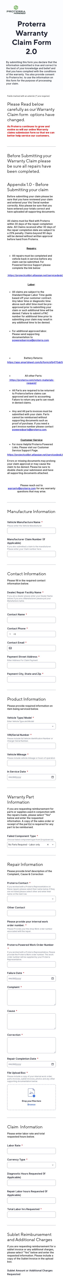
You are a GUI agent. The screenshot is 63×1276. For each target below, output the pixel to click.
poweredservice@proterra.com (30, 340)
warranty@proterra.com (22, 488)
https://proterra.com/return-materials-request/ (31, 381)
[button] (9, 634)
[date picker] (52, 777)
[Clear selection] (48, 844)
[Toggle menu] (53, 726)
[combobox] (31, 726)
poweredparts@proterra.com (29, 429)
